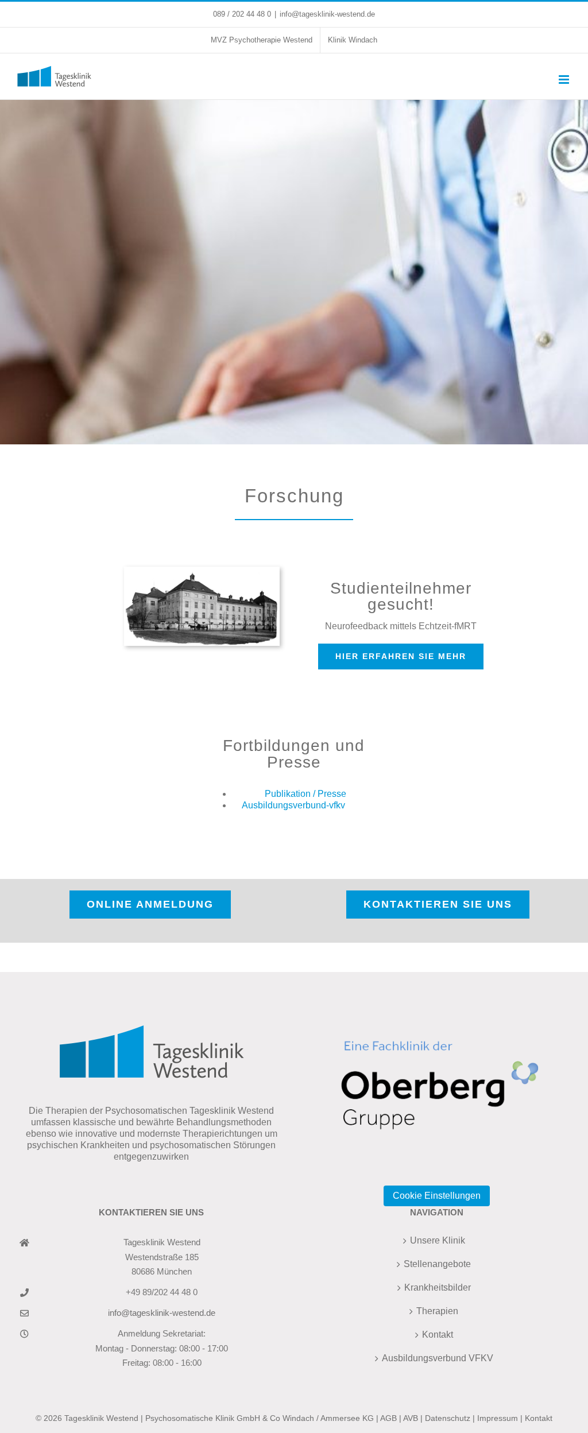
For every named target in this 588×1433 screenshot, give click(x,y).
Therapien (437, 1311)
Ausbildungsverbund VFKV (437, 1358)
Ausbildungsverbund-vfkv (293, 805)
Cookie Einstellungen (437, 1195)
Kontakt (437, 1334)
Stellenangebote (437, 1264)
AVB (410, 1418)
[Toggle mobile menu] (565, 79)
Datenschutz (447, 1418)
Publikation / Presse (305, 794)
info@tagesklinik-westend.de (327, 14)
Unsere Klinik (437, 1240)
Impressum (497, 1418)
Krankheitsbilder (437, 1287)
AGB (388, 1418)
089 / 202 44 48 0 (242, 14)
